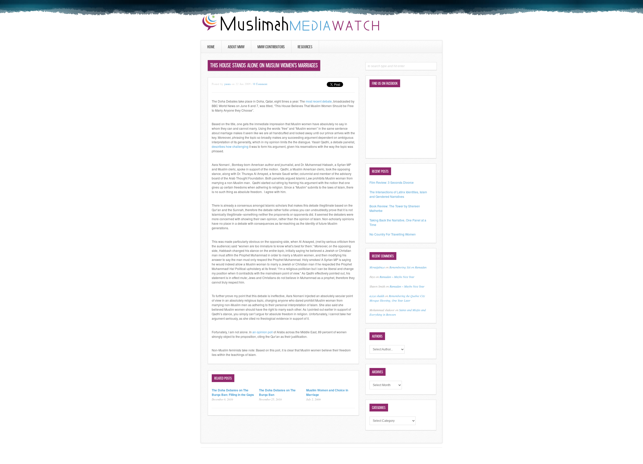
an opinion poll (262, 332)
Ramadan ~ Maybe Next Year (397, 277)
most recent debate (319, 101)
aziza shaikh (376, 296)
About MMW (236, 46)
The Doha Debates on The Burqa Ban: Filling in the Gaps (233, 392)
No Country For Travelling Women (392, 234)
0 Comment (260, 84)
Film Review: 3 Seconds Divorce (391, 182)
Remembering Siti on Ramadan (407, 267)
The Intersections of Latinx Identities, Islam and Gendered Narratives (398, 194)
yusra (227, 84)
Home (211, 46)
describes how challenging (230, 146)
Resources (305, 46)
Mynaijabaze (377, 267)
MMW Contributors (271, 46)
